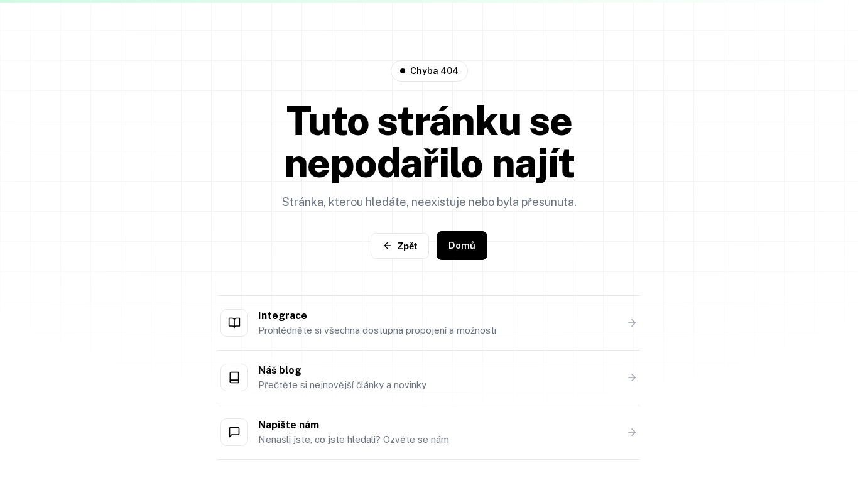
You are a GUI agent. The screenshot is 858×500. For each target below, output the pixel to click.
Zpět (407, 246)
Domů (461, 245)
